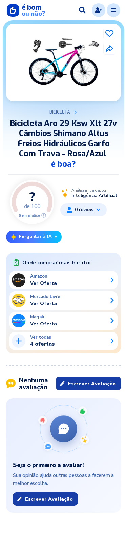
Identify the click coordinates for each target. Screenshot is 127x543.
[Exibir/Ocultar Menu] (113, 10)
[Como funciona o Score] (44, 215)
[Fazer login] (98, 10)
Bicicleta (59, 112)
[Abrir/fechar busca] (82, 10)
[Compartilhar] (109, 49)
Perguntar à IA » (38, 236)
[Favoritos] (109, 33)
